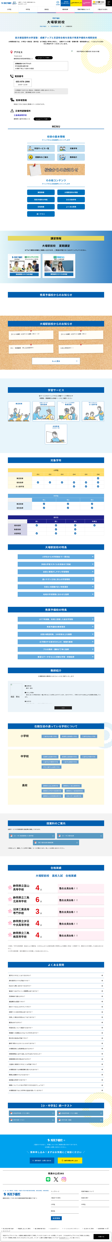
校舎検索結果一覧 (56, 26)
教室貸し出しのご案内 (24, 1228)
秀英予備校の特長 (41, 199)
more (63, 708)
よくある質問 (71, 207)
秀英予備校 (43, 26)
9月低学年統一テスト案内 (21, 1113)
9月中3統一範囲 (66, 1120)
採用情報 (58, 4)
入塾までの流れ (103, 9)
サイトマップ (6, 1231)
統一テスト (41, 214)
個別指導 (65, 9)
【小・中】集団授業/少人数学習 (23, 836)
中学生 (28, 9)
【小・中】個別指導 (67, 836)
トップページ (55, 1191)
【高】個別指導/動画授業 (45, 842)
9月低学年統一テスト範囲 (69, 1113)
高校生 (47, 9)
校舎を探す (87, 2)
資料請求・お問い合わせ (43, 1160)
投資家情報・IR (102, 1228)
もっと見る (56, 361)
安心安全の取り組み (8, 1228)
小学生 (9, 9)
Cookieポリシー (54, 1228)
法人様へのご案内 (89, 1228)
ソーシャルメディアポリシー (72, 1228)
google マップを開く (44, 57)
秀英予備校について (84, 9)
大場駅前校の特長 (71, 192)
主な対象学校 (71, 199)
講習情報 (41, 192)
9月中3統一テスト (19, 1120)
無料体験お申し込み (77, 2)
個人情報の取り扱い (40, 1228)
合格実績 (41, 207)
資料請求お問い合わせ (66, 2)
